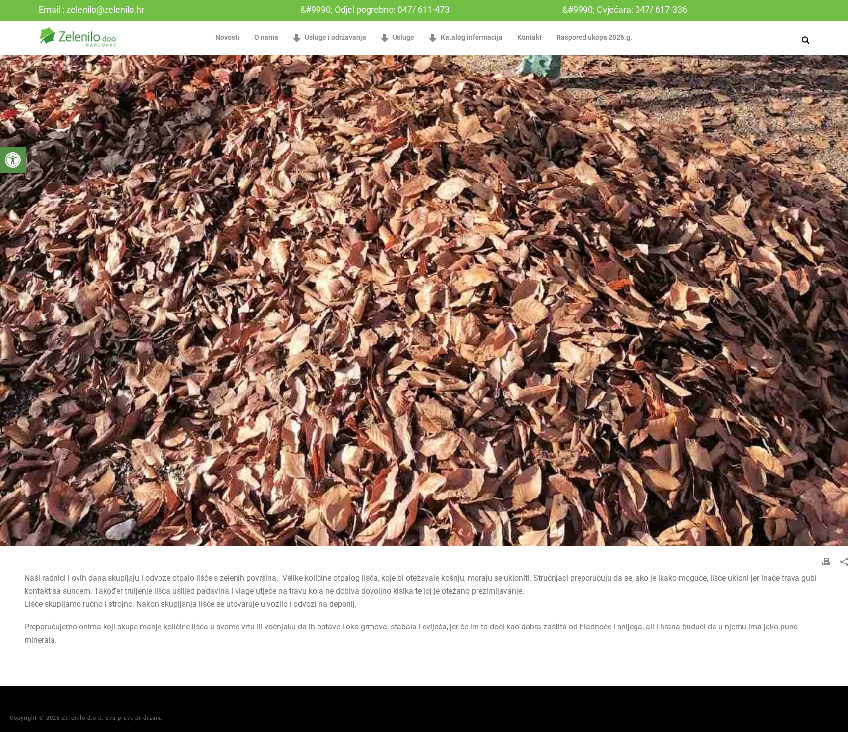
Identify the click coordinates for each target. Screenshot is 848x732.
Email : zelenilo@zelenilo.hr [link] (91, 9)
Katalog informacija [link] (472, 37)
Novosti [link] (227, 37)
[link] (13, 160)
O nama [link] (266, 37)
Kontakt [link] (529, 37)
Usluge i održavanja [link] (335, 37)
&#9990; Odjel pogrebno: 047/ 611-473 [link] (375, 9)
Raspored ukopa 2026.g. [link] (594, 37)
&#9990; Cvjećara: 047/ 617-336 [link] (624, 9)
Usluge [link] (403, 37)
